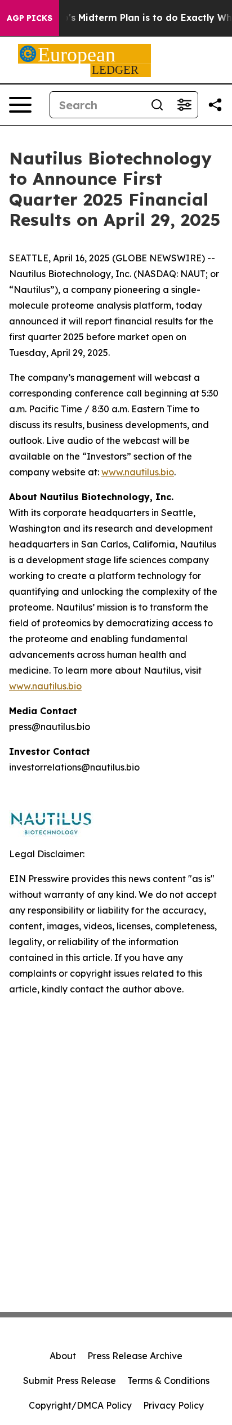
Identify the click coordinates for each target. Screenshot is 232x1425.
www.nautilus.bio (137, 472)
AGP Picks (29, 18)
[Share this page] (215, 104)
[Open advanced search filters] (184, 105)
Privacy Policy (173, 1405)
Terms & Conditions (168, 1380)
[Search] (157, 105)
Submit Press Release (69, 1380)
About (63, 1355)
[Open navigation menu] (20, 104)
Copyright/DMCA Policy (80, 1405)
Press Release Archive (134, 1355)
